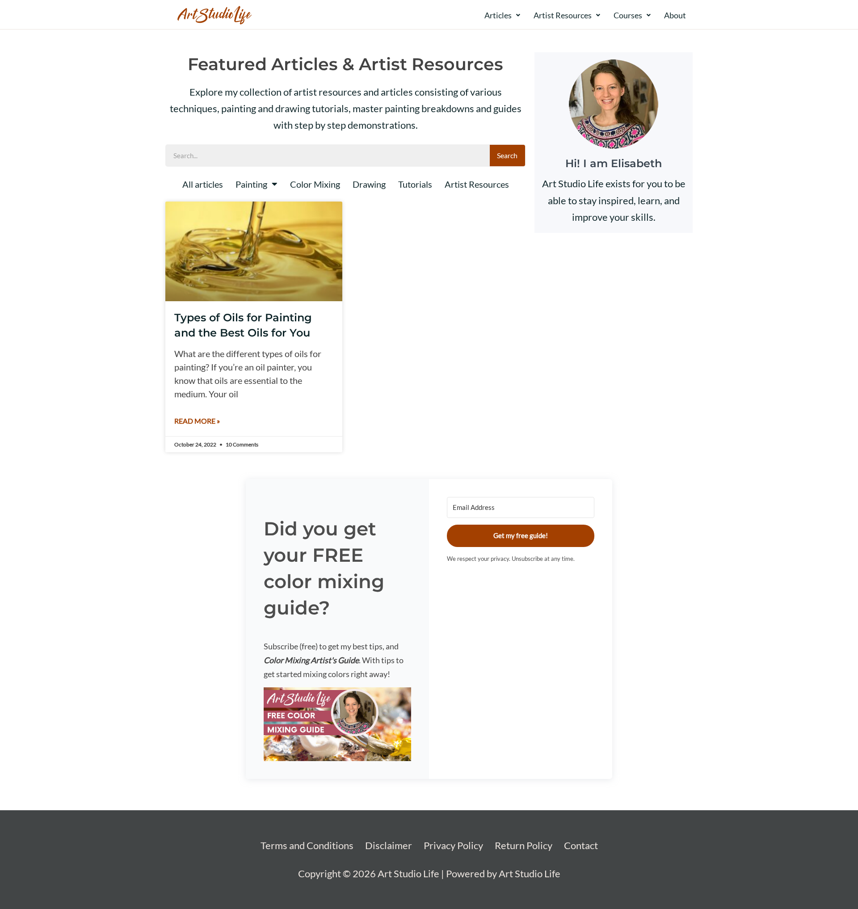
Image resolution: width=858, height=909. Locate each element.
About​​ (675, 15)
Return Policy (523, 845)
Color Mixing (315, 184)
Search (507, 155)
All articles (202, 184)
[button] (337, 724)
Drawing (369, 184)
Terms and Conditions (307, 845)
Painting (251, 184)
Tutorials (415, 184)
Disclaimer (388, 845)
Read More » (197, 421)
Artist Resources (563, 15)
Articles (498, 15)
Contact (581, 845)
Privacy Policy (453, 845)
